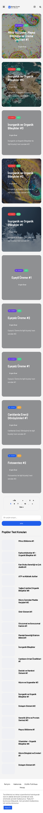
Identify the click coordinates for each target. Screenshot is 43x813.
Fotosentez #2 (17, 462)
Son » (21, 507)
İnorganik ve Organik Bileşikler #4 (20, 78)
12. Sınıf (12, 407)
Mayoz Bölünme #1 (27, 729)
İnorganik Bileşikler (27, 647)
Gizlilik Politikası (31, 784)
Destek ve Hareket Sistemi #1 (27, 671)
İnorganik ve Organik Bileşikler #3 (20, 126)
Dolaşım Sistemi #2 (27, 706)
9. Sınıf (12, 69)
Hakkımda (17, 784)
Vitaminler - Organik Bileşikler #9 (27, 742)
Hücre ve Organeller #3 (28, 682)
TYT (26, 25)
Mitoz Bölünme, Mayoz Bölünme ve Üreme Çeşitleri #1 (21, 36)
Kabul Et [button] (8, 808)
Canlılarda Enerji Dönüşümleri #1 (18, 416)
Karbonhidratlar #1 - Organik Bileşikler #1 (27, 554)
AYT (19, 407)
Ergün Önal (22, 46)
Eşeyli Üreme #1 (22, 277)
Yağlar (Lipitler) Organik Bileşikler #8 (29, 589)
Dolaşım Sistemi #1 (27, 765)
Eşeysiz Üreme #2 (19, 318)
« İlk (14, 500)
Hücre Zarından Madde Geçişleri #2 (28, 601)
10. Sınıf (19, 25)
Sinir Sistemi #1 (25, 611)
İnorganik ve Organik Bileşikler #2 (20, 174)
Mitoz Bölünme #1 (26, 541)
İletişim (7, 784)
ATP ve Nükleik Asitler (28, 576)
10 (25, 504)
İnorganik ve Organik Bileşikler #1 (20, 223)
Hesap (22, 787)
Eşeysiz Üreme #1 (19, 366)
